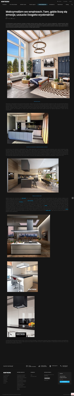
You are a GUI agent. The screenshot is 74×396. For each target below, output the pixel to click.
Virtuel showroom (42, 4)
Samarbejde (65, 1)
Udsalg (67, 4)
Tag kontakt (64, 381)
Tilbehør (18, 388)
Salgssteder (47, 378)
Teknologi (5, 380)
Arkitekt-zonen (23, 4)
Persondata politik (33, 376)
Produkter (5, 4)
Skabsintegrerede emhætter (21, 377)
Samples (18, 389)
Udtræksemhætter (20, 385)
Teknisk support (32, 4)
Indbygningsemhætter (20, 384)
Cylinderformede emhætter (21, 381)
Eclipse (67, 209)
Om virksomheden (13, 4)
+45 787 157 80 (62, 376)
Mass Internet (69, 394)
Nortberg (21, 201)
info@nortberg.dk (63, 377)
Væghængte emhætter (21, 376)
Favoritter (59, 1)
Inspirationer (60, 4)
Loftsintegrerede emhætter (21, 380)
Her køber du (51, 4)
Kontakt (70, 1)
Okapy (13, 18)
